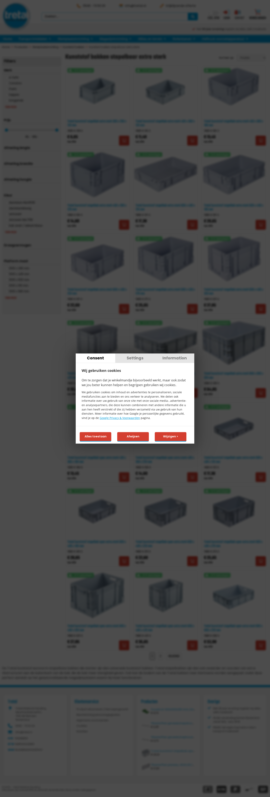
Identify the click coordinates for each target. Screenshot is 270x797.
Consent (95, 358)
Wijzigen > (170, 437)
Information (174, 358)
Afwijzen (133, 437)
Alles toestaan (96, 437)
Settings (135, 358)
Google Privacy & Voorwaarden (120, 418)
